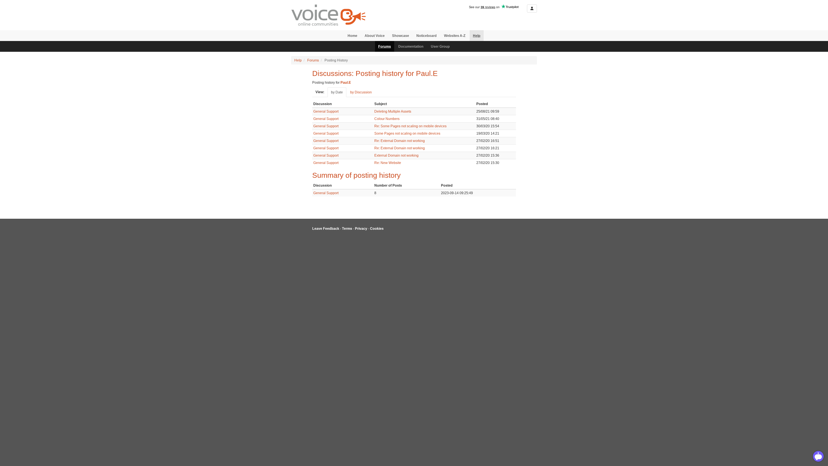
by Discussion (361, 92)
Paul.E (345, 82)
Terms (347, 228)
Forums (384, 46)
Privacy (361, 228)
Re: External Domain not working (399, 141)
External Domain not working (396, 155)
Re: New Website (387, 163)
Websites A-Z (455, 36)
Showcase (400, 36)
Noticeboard (426, 36)
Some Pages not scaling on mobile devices (407, 133)
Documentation (410, 46)
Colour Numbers (387, 119)
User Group (440, 46)
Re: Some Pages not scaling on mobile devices (410, 126)
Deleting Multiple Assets (392, 111)
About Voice (375, 36)
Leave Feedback (325, 228)
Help (476, 36)
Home (352, 36)
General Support (326, 111)
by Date (337, 92)
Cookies (377, 228)
